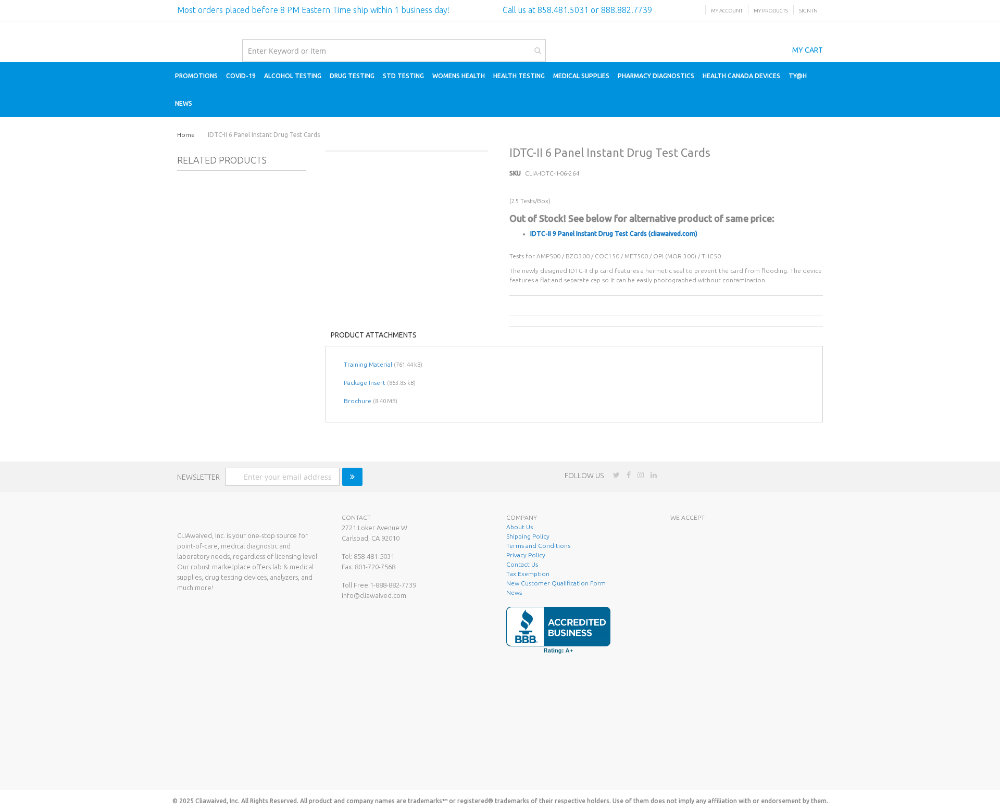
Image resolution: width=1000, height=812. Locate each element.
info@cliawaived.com (374, 595)
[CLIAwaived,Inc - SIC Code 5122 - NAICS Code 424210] (741, 767)
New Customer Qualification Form (556, 583)
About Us (519, 526)
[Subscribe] (352, 477)
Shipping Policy (527, 536)
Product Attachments (374, 335)
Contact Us (522, 564)
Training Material (368, 364)
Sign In (808, 11)
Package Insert (364, 382)
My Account (727, 11)
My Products (771, 11)
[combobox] (394, 50)
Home (186, 134)
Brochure (357, 400)
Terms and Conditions (538, 545)
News (514, 592)
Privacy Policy (525, 555)
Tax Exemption (527, 573)
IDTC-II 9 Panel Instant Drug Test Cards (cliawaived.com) (613, 233)
